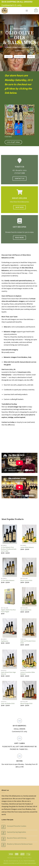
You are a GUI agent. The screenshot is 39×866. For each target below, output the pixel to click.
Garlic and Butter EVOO (8, 703)
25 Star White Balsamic (7, 580)
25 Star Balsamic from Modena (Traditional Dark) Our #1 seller (8, 549)
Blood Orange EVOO (26, 703)
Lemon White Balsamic (27, 547)
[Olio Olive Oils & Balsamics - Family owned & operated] (12, 10)
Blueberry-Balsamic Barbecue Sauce (19, 844)
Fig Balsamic (4, 641)
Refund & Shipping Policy (14, 857)
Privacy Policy (27, 857)
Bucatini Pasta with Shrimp (16, 838)
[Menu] (26, 10)
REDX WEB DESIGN (30, 863)
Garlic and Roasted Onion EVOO (28, 642)
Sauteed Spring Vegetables (16, 832)
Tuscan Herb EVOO (25, 610)
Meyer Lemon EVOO (26, 580)
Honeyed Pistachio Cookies (16, 826)
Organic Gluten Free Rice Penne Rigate (8, 611)
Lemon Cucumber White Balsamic (27, 673)
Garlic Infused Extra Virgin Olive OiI (8, 673)
